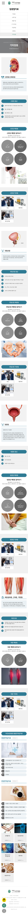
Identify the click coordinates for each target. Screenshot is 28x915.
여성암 (13, 14)
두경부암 (14, 27)
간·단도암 (14, 24)
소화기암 (14, 17)
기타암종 (14, 34)
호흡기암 (14, 20)
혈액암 (14, 31)
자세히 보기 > (15, 738)
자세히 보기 (7, 840)
